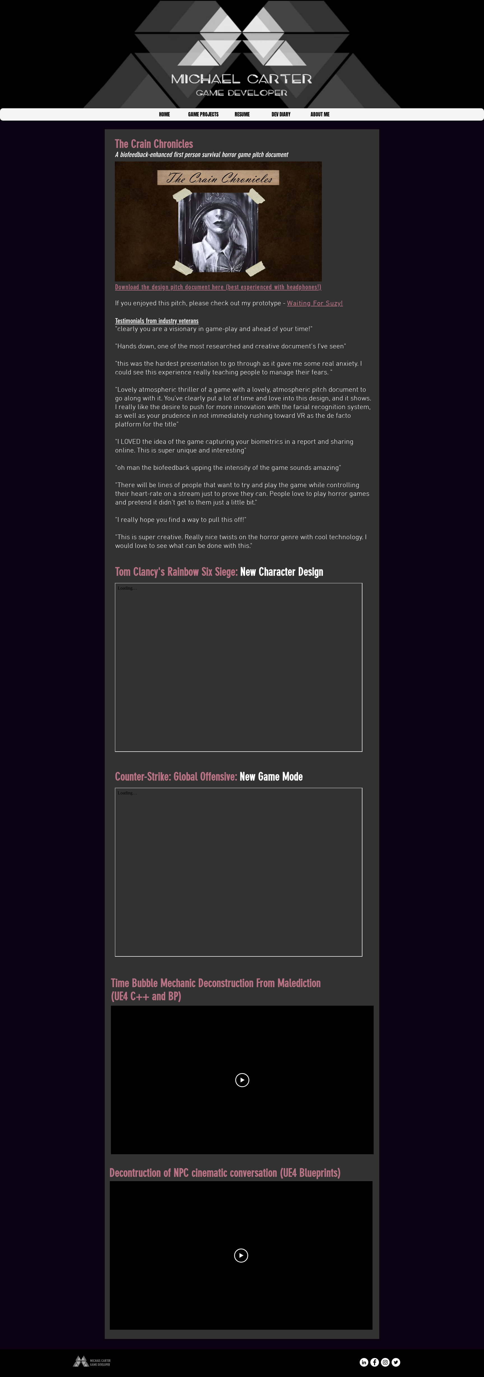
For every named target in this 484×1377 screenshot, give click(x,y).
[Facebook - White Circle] (374, 1362)
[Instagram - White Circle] (385, 1362)
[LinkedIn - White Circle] (364, 1362)
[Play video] (242, 1080)
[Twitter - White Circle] (396, 1362)
